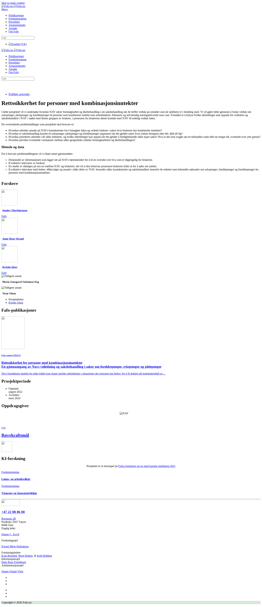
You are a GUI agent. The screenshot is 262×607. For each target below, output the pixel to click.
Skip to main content (13, 2)
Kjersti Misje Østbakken (15, 546)
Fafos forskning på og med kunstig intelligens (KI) (146, 466)
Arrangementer (17, 25)
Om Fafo (14, 31)
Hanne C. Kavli (10, 534)
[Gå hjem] (13, 6)
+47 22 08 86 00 (13, 512)
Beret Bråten (25, 555)
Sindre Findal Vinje (12, 571)
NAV (3, 428)
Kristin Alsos (16, 302)
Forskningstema (17, 18)
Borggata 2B (8, 518)
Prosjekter (14, 21)
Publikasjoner (16, 15)
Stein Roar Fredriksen (13, 562)
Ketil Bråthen (44, 555)
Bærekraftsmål (15, 435)
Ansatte (13, 28)
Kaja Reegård (9, 555)
